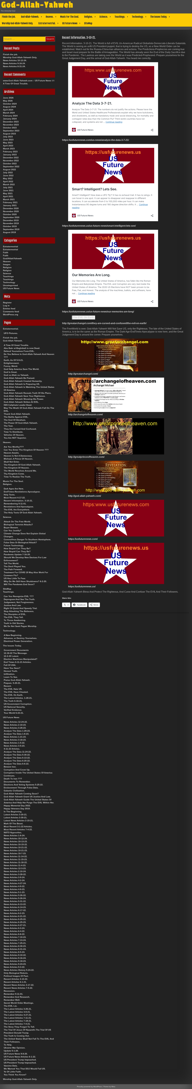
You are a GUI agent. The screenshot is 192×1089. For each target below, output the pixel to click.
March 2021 (9, 199)
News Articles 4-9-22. (14, 886)
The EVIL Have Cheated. (16, 692)
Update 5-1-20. (11, 1051)
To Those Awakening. (15, 620)
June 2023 (8, 139)
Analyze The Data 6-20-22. (17, 761)
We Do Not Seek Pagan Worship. (20, 626)
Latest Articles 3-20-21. (15, 814)
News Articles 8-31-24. (14, 66)
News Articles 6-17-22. (15, 910)
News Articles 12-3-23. (15, 868)
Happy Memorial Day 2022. (17, 805)
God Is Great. (10, 372)
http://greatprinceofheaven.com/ (86, 457)
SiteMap (88, 23)
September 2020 (11, 217)
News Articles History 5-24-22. (19, 970)
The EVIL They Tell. (13, 617)
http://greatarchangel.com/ (83, 374)
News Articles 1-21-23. (15, 737)
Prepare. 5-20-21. (12, 683)
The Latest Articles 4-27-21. (18, 1015)
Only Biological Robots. (16, 973)
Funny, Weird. (11, 366)
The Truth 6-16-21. (13, 701)
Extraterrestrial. (47, 23)
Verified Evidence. (13, 710)
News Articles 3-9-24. (14, 877)
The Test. (8, 426)
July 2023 (8, 136)
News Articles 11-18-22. (15, 862)
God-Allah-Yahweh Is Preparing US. (22, 384)
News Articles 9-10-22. (15, 955)
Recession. (9, 991)
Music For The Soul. (69, 16)
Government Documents (16, 650)
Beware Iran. (10, 767)
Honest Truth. (11, 671)
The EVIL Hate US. (13, 689)
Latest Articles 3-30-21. (15, 817)
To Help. (8, 1045)
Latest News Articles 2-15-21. (18, 820)
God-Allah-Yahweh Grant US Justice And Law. (27, 796)
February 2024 (10, 116)
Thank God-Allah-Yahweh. (17, 414)
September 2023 (11, 130)
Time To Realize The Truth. (17, 477)
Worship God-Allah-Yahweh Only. (17, 23)
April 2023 (8, 145)
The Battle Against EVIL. (16, 417)
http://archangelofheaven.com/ (85, 414)
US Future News (69, 23)
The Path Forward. (13, 569)
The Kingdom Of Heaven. (16, 468)
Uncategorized (10, 285)
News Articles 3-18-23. (15, 740)
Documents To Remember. (17, 781)
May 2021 (8, 193)
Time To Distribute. (13, 432)
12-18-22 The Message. (15, 653)
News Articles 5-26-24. (15, 898)
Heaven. (49, 16)
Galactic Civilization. (14, 790)
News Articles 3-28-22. (15, 874)
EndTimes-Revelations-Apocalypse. (22, 491)
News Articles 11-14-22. (15, 856)
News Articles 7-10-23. (15, 937)
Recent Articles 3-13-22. (16, 979)
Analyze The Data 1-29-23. (17, 731)
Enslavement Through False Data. (21, 787)
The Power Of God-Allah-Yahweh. (21, 423)
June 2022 (8, 175)
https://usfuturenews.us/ (82, 586)
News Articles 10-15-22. (15, 844)
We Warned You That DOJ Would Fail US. (24, 1068)
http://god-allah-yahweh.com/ (84, 496)
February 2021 (10, 202)
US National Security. (14, 707)
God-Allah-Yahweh (37, 5)
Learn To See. (11, 677)
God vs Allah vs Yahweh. (16, 375)
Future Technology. (14, 545)
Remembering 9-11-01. (15, 503)
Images (6, 264)
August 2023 (9, 133)
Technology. (137, 16)
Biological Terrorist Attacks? (18, 524)
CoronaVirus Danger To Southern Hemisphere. (27, 539)
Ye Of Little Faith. (12, 1071)
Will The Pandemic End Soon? (19, 584)
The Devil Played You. (15, 566)
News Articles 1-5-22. (14, 743)
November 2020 (11, 211)
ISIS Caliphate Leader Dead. (18, 405)
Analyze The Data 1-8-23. (16, 734)
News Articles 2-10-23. (15, 725)
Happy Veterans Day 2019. (17, 808)
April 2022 (8, 181)
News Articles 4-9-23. (14, 889)
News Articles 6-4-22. (14, 931)
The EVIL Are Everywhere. (17, 509)
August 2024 (9, 107)
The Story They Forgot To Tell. (19, 1027)
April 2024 (8, 110)
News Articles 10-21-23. (15, 850)
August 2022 (9, 169)
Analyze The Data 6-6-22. (16, 764)
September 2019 (11, 229)
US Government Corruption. (18, 704)
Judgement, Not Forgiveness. (19, 602)
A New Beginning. (13, 635)
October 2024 (10, 104)
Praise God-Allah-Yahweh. (17, 680)
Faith (5, 252)
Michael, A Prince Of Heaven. (18, 459)
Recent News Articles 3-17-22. (19, 985)
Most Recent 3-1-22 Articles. (18, 826)
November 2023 (11, 124)
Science (7, 273)
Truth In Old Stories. (14, 623)
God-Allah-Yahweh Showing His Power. (24, 399)
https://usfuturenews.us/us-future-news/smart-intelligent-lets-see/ (99, 226)
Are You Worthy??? (14, 447)
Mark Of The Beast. (13, 823)
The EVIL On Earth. (83, 317)
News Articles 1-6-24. (14, 835)
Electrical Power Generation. (18, 641)
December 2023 (11, 121)
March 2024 (9, 113)
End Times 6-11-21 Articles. (17, 662)
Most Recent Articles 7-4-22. (18, 829)
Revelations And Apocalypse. (19, 506)
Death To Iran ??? (13, 778)
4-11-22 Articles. (12, 749)
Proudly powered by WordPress (89, 1087)
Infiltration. (9, 674)
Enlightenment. (11, 363)
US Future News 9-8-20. (16, 1054)
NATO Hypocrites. (13, 832)
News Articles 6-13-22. (15, 904)
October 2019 (10, 226)
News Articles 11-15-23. (15, 859)
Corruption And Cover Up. (17, 770)
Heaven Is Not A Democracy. (18, 456)
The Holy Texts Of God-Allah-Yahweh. (23, 512)
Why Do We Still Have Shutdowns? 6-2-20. (25, 581)
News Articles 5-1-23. (14, 892)
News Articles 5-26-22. (15, 895)
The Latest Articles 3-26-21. (18, 1009)
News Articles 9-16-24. (14, 63)
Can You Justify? (12, 530)
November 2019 (11, 223)
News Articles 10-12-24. (15, 60)
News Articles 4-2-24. (14, 880)
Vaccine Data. (11, 1065)
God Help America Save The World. (21, 369)
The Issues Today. (158, 16)
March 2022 (9, 184)
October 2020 (10, 214)
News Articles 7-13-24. (15, 940)
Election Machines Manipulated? (20, 659)
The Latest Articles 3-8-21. (17, 1012)
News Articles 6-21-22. (15, 916)
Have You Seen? (12, 668)
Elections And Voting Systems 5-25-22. (23, 784)
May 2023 (8, 142)
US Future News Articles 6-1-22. (20, 1057)
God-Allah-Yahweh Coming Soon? (21, 793)
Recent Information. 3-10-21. (18, 500)
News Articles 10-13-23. (15, 841)
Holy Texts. (9, 494)
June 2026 (8, 98)
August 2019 (9, 232)
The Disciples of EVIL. (15, 614)
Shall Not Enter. (12, 462)
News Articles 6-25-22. (15, 919)
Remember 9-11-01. (13, 994)
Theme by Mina (109, 1087)
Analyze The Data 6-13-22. (17, 758)
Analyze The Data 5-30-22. (17, 755)
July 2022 (8, 172)
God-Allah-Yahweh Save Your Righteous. (24, 396)
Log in (6, 305)
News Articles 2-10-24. (15, 871)
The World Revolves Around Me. (20, 471)
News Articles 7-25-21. (15, 943)
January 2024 (10, 118)
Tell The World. (11, 563)
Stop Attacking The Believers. (19, 611)
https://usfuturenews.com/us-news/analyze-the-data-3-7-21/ (95, 140)
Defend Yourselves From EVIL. (19, 351)
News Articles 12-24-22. (15, 722)
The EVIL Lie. (10, 1006)
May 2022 (8, 178)
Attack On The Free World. (17, 521)
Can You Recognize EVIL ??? (19, 596)
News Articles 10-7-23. (15, 853)
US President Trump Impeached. (20, 1060)
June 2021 (8, 190)
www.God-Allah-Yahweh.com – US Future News (27, 80)
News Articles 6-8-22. (14, 934)
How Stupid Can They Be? (17, 548)
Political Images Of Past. (16, 976)
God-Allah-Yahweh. (30, 16)
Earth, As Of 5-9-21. (13, 360)
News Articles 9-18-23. (15, 961)
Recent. (8, 686)
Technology (9, 282)
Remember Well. (12, 1000)
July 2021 (8, 187)
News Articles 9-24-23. (15, 964)
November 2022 (11, 160)
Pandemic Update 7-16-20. (17, 554)
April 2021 (8, 196)
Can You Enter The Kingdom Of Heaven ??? (26, 450)
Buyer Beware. (11, 527)
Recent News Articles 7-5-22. (18, 988)
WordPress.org (10, 314)
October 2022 (10, 163)
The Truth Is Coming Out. (17, 1036)
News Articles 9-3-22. (14, 967)
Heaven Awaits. (11, 453)
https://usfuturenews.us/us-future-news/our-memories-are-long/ (98, 311)
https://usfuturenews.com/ (83, 539)
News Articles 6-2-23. (14, 913)
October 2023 (10, 127)
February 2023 (10, 151)
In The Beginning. (13, 811)
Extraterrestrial (10, 246)
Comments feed (11, 311)
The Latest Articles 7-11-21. (18, 1018)
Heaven (7, 261)
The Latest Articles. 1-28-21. (18, 698)
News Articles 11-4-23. (15, 865)
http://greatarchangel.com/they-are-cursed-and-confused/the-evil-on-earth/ (104, 323)
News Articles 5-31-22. (15, 901)
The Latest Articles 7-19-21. (18, 1021)
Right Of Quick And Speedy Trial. (20, 608)
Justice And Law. (12, 605)
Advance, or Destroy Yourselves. (20, 638)
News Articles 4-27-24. (15, 883)
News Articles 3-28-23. (15, 728)
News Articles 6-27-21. (15, 925)
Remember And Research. (17, 997)
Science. (103, 16)
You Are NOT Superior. (15, 438)
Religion (7, 267)
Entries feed (9, 308)
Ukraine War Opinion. (14, 1048)
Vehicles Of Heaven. (14, 435)
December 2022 (11, 157)
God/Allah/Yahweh (12, 258)
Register (7, 302)
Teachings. (120, 16)
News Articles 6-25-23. (15, 922)
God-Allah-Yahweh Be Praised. (19, 378)
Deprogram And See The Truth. (19, 599)
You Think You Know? (15, 1074)
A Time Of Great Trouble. (15, 83)
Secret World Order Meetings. (19, 1003)
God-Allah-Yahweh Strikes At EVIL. (21, 402)
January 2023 (10, 154)
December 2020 (11, 208)
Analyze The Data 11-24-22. (17, 752)
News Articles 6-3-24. (14, 928)
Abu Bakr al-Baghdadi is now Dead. (22, 348)
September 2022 (11, 166)
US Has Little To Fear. (15, 578)
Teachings (8, 276)
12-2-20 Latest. (11, 656)
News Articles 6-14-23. (15, 907)
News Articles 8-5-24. (14, 952)
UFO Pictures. (11, 333)
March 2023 (9, 148)
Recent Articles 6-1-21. (15, 982)
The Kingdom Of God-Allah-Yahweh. (22, 465)
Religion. (88, 16)
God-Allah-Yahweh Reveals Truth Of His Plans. (27, 393)
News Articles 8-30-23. (15, 946)
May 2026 (8, 101)
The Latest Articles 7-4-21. (17, 1024)
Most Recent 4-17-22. (14, 497)
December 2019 (11, 220)
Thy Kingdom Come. (14, 474)
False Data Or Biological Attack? (20, 542)
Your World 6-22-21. (14, 713)
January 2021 (10, 205)
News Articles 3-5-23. (14, 746)
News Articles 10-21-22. (15, 847)
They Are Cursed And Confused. (20, 429)
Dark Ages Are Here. (14, 488)
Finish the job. (9, 16)
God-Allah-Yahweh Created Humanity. (23, 381)
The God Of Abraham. (15, 420)
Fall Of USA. (10, 665)
